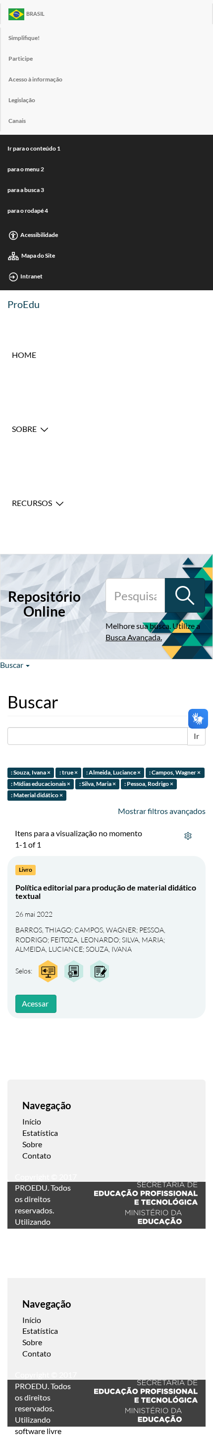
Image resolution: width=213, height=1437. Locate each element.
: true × (68, 773)
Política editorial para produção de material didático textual (105, 892)
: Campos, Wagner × (175, 773)
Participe (20, 58)
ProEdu (23, 304)
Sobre (24, 428)
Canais (17, 120)
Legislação (21, 100)
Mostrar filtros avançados (162, 811)
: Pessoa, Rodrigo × (148, 784)
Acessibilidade (39, 234)
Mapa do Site (38, 255)
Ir (196, 735)
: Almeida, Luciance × (113, 773)
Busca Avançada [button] (133, 637)
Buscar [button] (12, 664)
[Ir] (184, 595)
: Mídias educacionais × (40, 784)
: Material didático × (37, 795)
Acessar (35, 1003)
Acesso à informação (35, 79)
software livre (38, 1431)
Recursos (32, 502)
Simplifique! (24, 37)
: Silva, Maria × (97, 784)
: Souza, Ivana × (31, 773)
